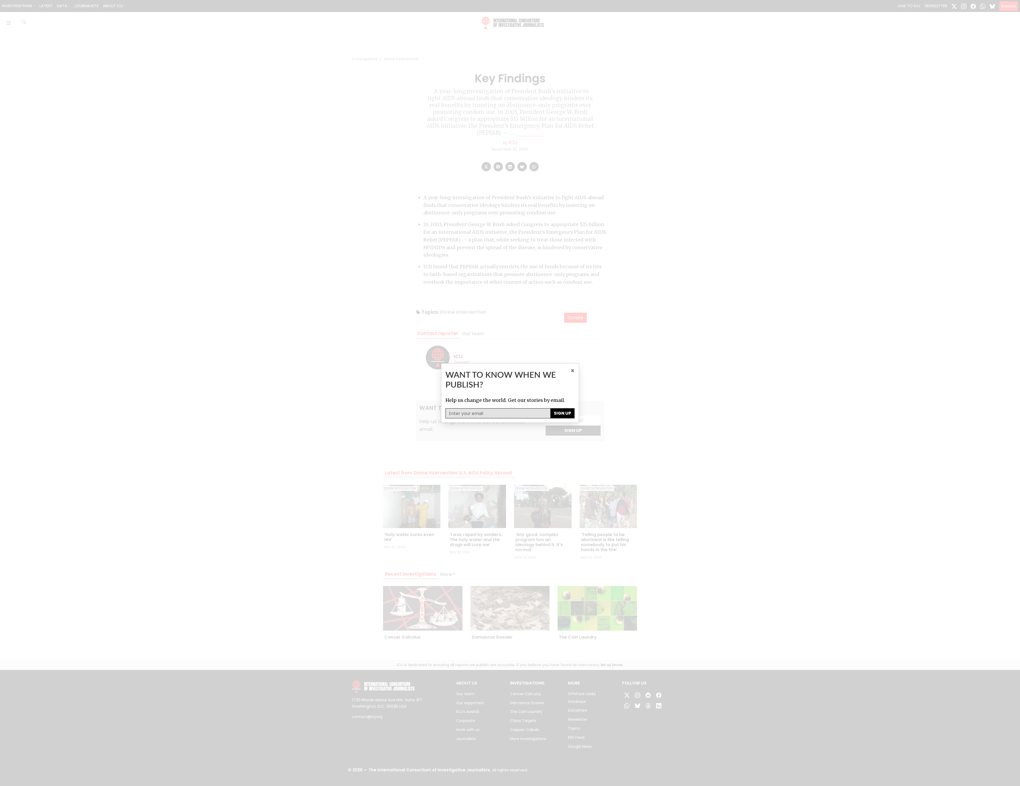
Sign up (562, 413)
